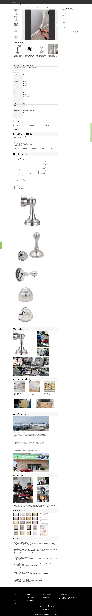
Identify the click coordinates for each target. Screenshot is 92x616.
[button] (16, 39)
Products (15, 594)
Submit (70, 34)
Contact (15, 603)
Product (18, 4)
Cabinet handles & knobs (31, 597)
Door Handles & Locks (47, 594)
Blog (14, 600)
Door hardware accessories (24, 4)
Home (15, 4)
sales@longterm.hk (66, 13)
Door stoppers (32, 4)
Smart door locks (29, 594)
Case (14, 597)
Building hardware (46, 597)
